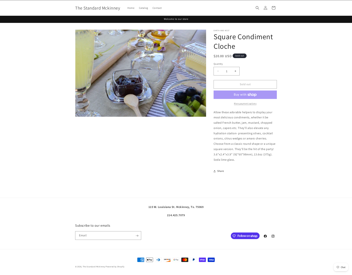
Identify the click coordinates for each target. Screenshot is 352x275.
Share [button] (220, 171)
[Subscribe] (137, 235)
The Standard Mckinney (94, 266)
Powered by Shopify (115, 266)
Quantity (218, 63)
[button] (257, 8)
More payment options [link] (245, 103)
